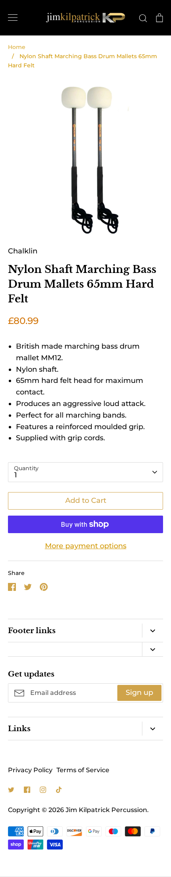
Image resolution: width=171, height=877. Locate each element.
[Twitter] (11, 790)
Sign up (139, 692)
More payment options (85, 546)
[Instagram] (43, 790)
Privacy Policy (30, 770)
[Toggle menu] (12, 17)
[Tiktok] (59, 790)
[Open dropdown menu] (152, 631)
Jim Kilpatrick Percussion (106, 810)
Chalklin (22, 251)
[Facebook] (27, 790)
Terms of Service (82, 770)
